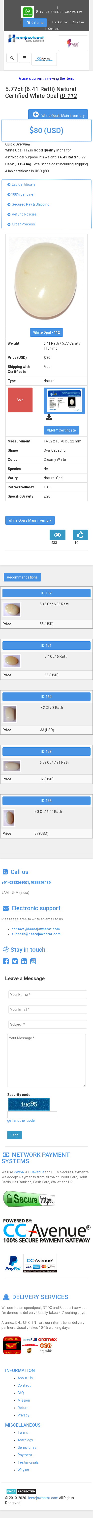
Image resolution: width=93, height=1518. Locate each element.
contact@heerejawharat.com (35, 929)
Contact (53, 29)
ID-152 (46, 593)
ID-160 (46, 697)
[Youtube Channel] (33, 963)
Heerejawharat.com (42, 1498)
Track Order (60, 22)
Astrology (25, 1440)
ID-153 (46, 801)
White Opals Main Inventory (62, 116)
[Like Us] (5, 963)
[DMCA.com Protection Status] (21, 1491)
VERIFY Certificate (61, 430)
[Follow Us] (15, 963)
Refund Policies (24, 214)
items (37, 23)
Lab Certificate (23, 184)
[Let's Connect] (24, 963)
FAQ (21, 1393)
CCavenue (36, 1172)
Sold (20, 400)
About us (78, 22)
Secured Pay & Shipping (30, 204)
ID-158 (46, 752)
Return (23, 1408)
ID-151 (46, 646)
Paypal (19, 1172)
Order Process (23, 224)
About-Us (25, 1378)
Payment (25, 1455)
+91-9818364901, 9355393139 (60, 12)
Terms (23, 1433)
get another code (21, 1120)
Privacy (23, 1415)
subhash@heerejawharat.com (36, 934)
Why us (23, 1470)
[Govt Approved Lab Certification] (73, 43)
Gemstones (27, 1447)
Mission (24, 1400)
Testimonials (28, 1462)
